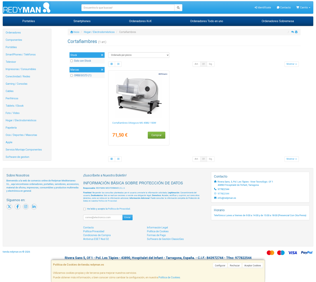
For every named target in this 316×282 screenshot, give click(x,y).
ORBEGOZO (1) (82, 75)
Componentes (14, 39)
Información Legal (157, 227)
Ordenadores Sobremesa (278, 21)
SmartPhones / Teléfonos (21, 54)
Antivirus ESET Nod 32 (96, 239)
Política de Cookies (169, 277)
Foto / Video (13, 113)
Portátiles (11, 47)
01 (203, 64)
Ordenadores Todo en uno (206, 21)
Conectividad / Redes (18, 76)
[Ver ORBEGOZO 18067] (139, 95)
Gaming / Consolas (16, 83)
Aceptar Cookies (252, 265)
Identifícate (264, 7)
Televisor (11, 61)
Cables (10, 91)
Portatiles (28, 21)
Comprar (156, 135)
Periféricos (12, 98)
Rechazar (235, 265)
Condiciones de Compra (97, 235)
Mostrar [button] (291, 64)
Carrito (304, 7)
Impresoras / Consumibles (21, 69)
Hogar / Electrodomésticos (21, 120)
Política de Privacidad (107, 201)
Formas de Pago (156, 235)
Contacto (285, 7)
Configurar (220, 265)
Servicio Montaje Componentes (24, 149)
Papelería (11, 127)
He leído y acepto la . (109, 208)
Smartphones (82, 21)
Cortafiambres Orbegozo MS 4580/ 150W (134, 122)
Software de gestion (17, 156)
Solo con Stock (82, 60)
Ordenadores (13, 32)
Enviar (127, 217)
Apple (9, 142)
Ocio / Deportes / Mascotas (21, 135)
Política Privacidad (93, 231)
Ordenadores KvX (140, 21)
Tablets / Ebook (15, 105)
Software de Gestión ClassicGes (165, 239)
